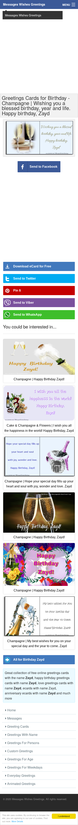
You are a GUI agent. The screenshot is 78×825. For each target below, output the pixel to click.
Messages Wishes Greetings (24, 4)
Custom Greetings (19, 751)
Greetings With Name (22, 734)
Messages (14, 718)
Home (11, 710)
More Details (17, 821)
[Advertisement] (39, 51)
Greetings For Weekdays (24, 767)
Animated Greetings (20, 783)
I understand (64, 816)
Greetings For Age (19, 759)
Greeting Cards (17, 726)
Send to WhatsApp (27, 314)
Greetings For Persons (22, 742)
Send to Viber (23, 302)
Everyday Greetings (20, 775)
